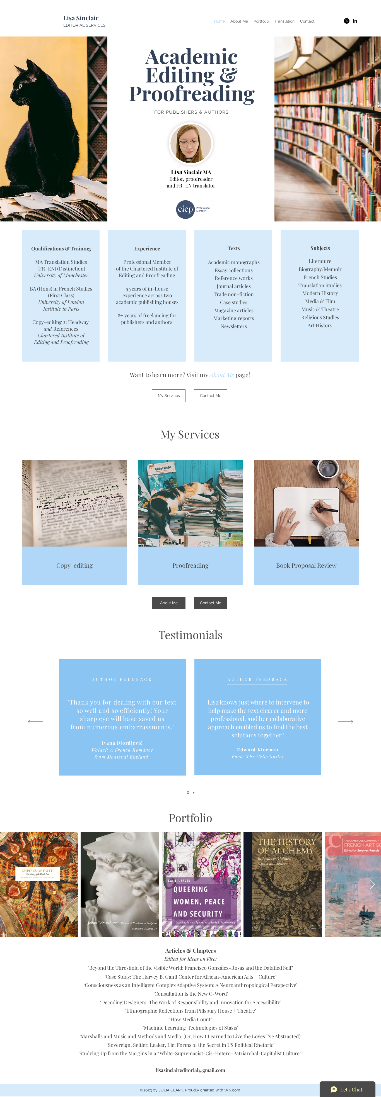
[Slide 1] (188, 792)
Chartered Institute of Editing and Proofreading (148, 272)
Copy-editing (74, 565)
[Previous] (35, 722)
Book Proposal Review (306, 565)
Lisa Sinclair (81, 18)
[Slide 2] (193, 792)
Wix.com (232, 1090)
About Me (221, 374)
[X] (346, 21)
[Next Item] (372, 884)
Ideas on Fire (201, 958)
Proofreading (190, 565)
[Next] (345, 722)
